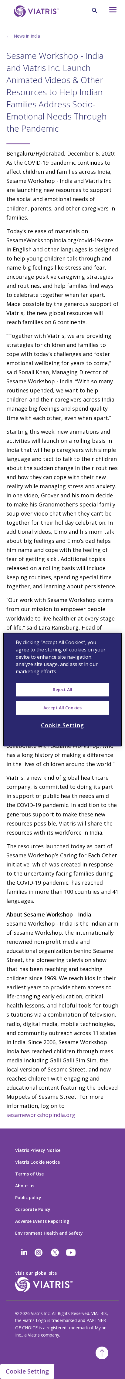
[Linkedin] (24, 1252)
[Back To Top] (102, 1353)
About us (24, 1186)
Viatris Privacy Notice (37, 1150)
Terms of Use (29, 1174)
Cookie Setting (27, 1371)
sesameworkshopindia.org (40, 1114)
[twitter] (55, 1252)
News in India (27, 36)
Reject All (62, 689)
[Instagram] (38, 1252)
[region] (62, 689)
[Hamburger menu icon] (110, 11)
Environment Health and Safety (49, 1233)
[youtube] (71, 1252)
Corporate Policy (32, 1209)
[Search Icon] (94, 10)
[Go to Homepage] (35, 20)
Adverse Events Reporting (42, 1221)
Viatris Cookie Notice (37, 1162)
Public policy (28, 1197)
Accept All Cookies (62, 708)
